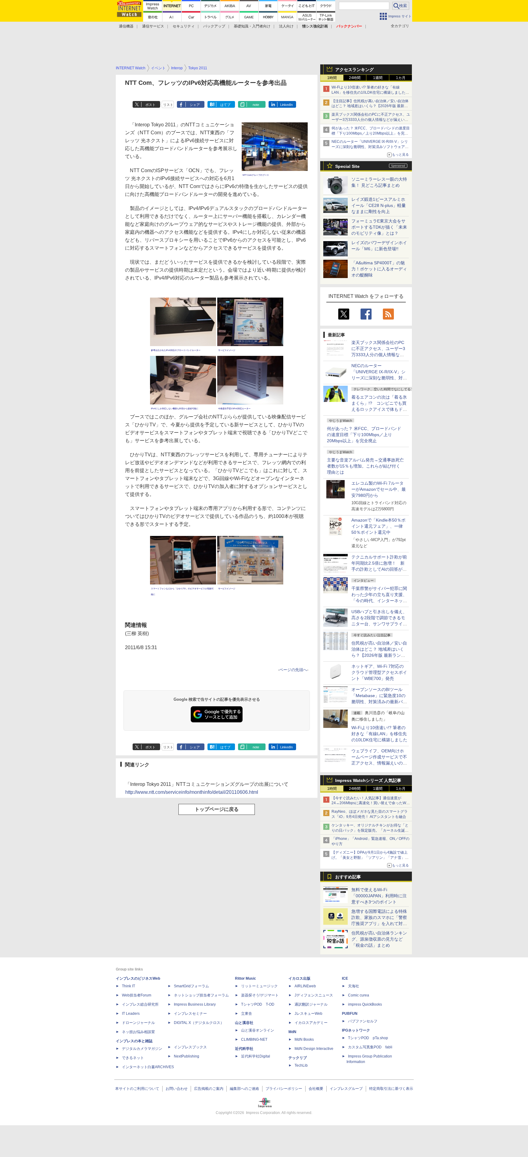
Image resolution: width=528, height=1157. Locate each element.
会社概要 (316, 1088)
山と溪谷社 (244, 1023)
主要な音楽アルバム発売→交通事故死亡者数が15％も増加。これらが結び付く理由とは (365, 466)
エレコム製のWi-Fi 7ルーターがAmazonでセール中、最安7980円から (378, 489)
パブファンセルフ (362, 1021)
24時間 (355, 78)
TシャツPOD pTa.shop (368, 1038)
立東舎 (246, 1013)
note (256, 105)
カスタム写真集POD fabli (370, 1047)
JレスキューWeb (308, 1013)
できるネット (133, 1058)
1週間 (378, 78)
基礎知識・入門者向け (252, 26)
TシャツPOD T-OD (257, 1004)
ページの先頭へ (293, 669)
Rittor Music (245, 978)
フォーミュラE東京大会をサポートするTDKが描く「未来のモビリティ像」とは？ (379, 227)
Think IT (128, 986)
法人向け (286, 26)
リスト (168, 105)
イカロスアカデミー (311, 1023)
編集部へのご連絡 (244, 1088)
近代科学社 (244, 1049)
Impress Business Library (195, 1004)
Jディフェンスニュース (314, 995)
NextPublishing (186, 1056)
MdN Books (304, 1039)
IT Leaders (131, 1013)
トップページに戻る (217, 809)
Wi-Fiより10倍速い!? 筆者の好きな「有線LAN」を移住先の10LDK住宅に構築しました (379, 733)
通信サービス (153, 26)
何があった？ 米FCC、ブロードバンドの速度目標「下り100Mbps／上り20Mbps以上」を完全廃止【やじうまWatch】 (371, 133)
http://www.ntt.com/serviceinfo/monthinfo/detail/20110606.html (191, 792)
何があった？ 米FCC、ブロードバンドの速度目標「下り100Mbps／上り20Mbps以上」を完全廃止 (364, 434)
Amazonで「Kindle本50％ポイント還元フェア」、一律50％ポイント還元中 (378, 526)
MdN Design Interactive (314, 1049)
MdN (292, 1032)
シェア (195, 105)
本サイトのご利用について (137, 1088)
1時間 (332, 78)
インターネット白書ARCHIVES (148, 1067)
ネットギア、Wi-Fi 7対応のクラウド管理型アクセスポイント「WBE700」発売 (379, 672)
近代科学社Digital (255, 1056)
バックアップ (214, 26)
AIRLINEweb (305, 986)
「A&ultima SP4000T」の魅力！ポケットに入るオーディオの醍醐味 (379, 268)
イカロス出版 (299, 978)
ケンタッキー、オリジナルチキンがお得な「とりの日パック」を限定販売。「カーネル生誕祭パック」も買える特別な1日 (370, 830)
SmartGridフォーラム (191, 986)
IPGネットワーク (356, 1030)
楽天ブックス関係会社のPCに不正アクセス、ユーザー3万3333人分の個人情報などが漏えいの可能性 (371, 119)
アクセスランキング (354, 69)
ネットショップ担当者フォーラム (201, 995)
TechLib (301, 1065)
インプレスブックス (190, 1047)
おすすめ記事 (348, 876)
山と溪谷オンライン (257, 1030)
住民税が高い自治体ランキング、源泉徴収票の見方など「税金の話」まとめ (379, 939)
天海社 (353, 986)
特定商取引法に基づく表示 (391, 1088)
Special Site (347, 166)
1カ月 (400, 78)
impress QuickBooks (365, 1004)
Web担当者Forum (136, 995)
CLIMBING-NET (254, 1039)
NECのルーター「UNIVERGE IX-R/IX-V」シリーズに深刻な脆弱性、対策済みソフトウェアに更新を (370, 146)
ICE (345, 978)
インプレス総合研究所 (140, 1004)
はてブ (225, 105)
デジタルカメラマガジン (142, 1049)
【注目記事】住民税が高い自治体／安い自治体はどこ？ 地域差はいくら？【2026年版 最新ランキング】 (370, 106)
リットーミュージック (259, 986)
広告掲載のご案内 (208, 1088)
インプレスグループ (346, 1088)
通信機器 (126, 26)
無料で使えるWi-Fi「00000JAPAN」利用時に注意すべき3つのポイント (379, 895)
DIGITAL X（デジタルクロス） (199, 1023)
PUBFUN (350, 1013)
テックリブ (297, 1058)
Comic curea (358, 995)
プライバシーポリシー (284, 1088)
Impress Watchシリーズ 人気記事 (368, 780)
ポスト (150, 105)
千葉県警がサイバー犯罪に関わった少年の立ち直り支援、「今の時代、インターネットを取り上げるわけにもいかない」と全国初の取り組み (379, 600)
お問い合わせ (177, 1088)
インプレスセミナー (190, 1013)
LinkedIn (286, 105)
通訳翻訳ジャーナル (311, 1004)
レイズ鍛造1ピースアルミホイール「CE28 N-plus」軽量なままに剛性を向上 (378, 205)
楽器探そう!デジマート (260, 995)
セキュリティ (184, 26)
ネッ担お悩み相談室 (138, 1032)
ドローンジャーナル (138, 1023)
